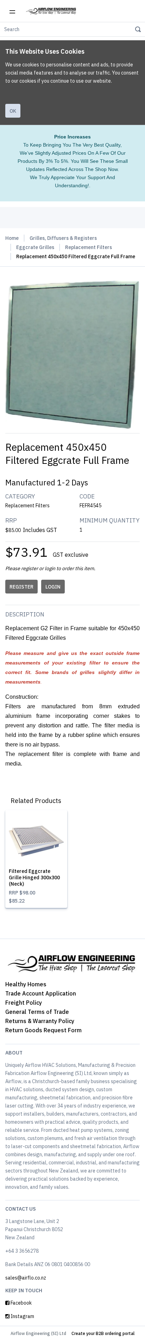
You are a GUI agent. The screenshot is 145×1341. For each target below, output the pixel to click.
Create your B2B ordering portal (102, 1333)
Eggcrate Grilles (35, 247)
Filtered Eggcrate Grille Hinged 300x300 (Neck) (34, 877)
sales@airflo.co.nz (25, 1278)
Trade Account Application (40, 993)
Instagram (22, 1316)
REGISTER (21, 587)
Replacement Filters (88, 247)
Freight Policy (23, 1002)
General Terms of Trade (37, 1011)
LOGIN (53, 587)
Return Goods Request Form (43, 1030)
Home (12, 238)
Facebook (21, 1303)
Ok (13, 111)
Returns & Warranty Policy (39, 1020)
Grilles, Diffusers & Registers (63, 238)
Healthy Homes (25, 984)
